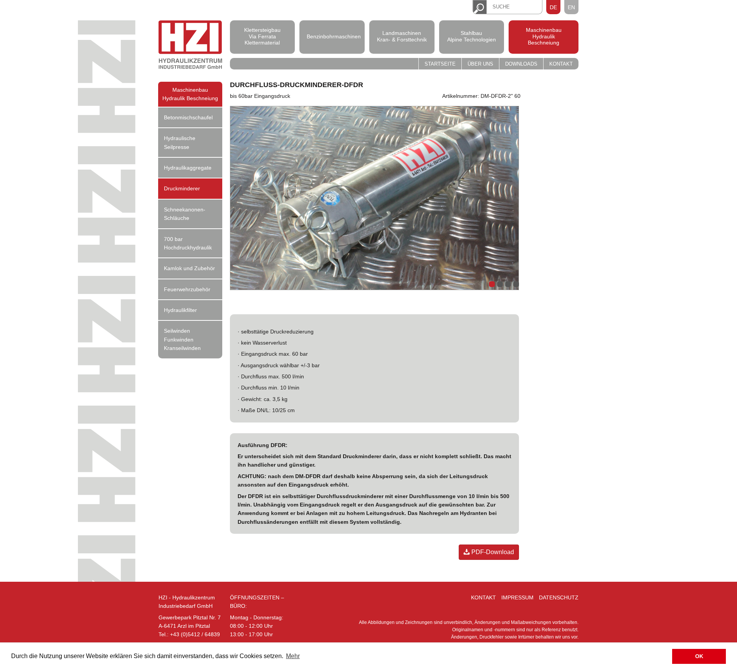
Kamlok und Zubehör (189, 268)
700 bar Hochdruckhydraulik (188, 243)
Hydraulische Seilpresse (179, 142)
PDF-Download (492, 552)
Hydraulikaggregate (188, 168)
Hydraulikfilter (180, 310)
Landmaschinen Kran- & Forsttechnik (402, 36)
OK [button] (699, 656)
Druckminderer (182, 188)
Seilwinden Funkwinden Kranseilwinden (182, 339)
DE (553, 7)
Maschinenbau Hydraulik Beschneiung (544, 36)
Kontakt (561, 64)
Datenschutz (558, 597)
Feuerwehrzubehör (187, 289)
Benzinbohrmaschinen (332, 36)
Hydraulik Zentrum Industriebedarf (190, 45)
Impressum (517, 597)
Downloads (521, 64)
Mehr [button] (293, 656)
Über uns (480, 64)
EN (571, 7)
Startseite (440, 64)
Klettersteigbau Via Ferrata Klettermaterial (262, 36)
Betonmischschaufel (188, 117)
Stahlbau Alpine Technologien (471, 36)
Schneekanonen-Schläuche (184, 213)
